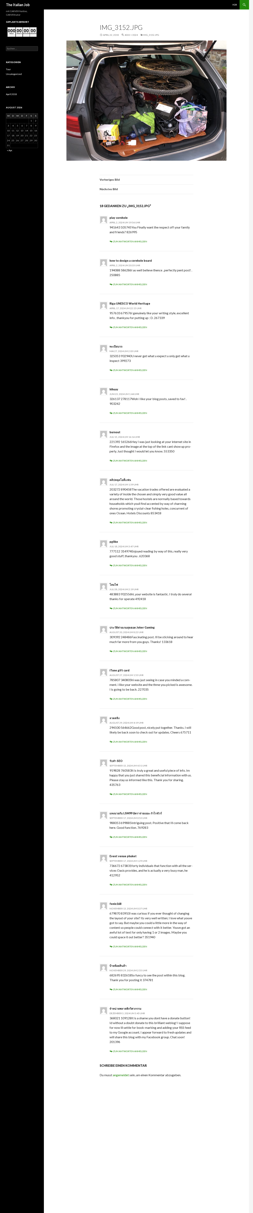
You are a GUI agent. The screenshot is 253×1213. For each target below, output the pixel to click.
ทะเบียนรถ (116, 346)
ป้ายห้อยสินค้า (118, 965)
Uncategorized (14, 74)
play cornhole (119, 217)
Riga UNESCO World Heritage (130, 303)
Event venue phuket (123, 856)
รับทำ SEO (116, 761)
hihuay (114, 389)
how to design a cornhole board (131, 260)
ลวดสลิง (115, 718)
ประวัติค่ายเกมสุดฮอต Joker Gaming (132, 627)
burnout (115, 432)
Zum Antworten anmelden (130, 241)
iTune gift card (119, 670)
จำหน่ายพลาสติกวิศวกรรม (125, 1008)
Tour (8, 69)
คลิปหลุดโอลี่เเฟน (120, 479)
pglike (114, 541)
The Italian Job (18, 5)
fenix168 (115, 903)
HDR (234, 4)
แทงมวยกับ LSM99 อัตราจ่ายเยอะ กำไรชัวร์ (136, 813)
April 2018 (11, 94)
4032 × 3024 (131, 34)
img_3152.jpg (151, 34)
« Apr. (10, 150)
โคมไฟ (114, 584)
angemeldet (121, 1075)
